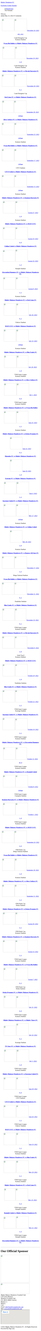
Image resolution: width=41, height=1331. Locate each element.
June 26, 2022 (33, 1117)
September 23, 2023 (33, 134)
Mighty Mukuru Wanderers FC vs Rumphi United (20, 772)
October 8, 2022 (33, 787)
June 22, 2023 (27, 449)
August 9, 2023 (33, 289)
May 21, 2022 (33, 1228)
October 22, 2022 (33, 701)
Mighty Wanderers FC (7, 2)
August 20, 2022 (33, 924)
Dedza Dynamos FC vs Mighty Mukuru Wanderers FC (20, 992)
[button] (20, 14)
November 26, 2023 (33, 86)
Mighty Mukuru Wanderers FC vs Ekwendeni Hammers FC (20, 743)
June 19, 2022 (33, 1144)
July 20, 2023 (33, 367)
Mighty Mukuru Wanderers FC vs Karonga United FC (20, 1074)
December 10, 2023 (33, 58)
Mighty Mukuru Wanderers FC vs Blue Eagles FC (20, 352)
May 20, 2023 (27, 542)
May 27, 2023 (33, 516)
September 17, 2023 (33, 160)
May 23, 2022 (32, 1200)
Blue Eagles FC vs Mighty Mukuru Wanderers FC (20, 605)
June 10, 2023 (27, 471)
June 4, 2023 (33, 493)
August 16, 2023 (33, 261)
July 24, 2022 (33, 1035)
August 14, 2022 (33, 952)
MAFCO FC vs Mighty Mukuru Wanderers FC (20, 326)
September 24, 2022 (33, 842)
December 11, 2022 (33, 594)
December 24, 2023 (33, 30)
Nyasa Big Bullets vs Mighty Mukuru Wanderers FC (21, 43)
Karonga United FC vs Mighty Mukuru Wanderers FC (20, 501)
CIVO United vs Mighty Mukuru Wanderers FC (20, 172)
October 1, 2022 (33, 814)
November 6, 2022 (33, 648)
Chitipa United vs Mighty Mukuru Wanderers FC (20, 246)
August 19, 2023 (33, 239)
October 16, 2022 (33, 729)
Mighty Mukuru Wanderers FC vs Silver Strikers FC (20, 380)
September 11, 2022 (33, 896)
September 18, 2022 (33, 870)
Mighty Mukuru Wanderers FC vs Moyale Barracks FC (20, 71)
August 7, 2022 (32, 979)
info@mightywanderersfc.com (14, 1307)
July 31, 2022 (33, 1007)
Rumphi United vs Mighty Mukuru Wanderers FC (20, 1213)
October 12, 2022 (32, 759)
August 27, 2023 (33, 213)
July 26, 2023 (33, 315)
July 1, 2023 (33, 395)
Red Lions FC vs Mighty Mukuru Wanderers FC (20, 97)
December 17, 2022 (33, 568)
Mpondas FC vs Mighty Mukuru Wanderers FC (20, 456)
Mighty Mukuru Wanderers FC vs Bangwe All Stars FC (20, 553)
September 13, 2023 (33, 186)
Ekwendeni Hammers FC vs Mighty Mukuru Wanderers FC (20, 273)
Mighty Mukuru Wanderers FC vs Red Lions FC (20, 300)
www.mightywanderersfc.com (13, 1308)
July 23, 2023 (33, 341)
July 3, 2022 (33, 1061)
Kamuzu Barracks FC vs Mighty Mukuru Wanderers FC (20, 799)
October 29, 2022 (33, 676)
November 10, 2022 (33, 620)
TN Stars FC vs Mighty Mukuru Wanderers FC (20, 1046)
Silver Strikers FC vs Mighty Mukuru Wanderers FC (20, 119)
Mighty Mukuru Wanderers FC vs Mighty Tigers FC (20, 1020)
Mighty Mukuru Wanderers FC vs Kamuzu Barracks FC (20, 198)
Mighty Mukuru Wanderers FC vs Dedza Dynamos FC (20, 434)
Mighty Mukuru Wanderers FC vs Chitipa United (20, 527)
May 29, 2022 (33, 1172)
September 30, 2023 (33, 112)
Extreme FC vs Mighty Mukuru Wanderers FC (20, 478)
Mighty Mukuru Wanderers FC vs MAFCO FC (20, 224)
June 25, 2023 (33, 423)
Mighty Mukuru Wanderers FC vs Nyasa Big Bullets (21, 408)
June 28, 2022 (33, 1089)
